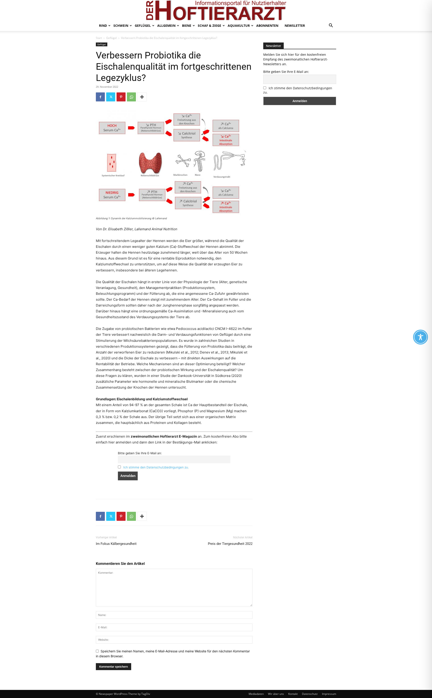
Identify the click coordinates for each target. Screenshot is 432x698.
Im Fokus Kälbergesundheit (116, 544)
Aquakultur (239, 25)
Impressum (329, 694)
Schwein (120, 25)
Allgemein (166, 25)
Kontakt (293, 694)
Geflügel (143, 25)
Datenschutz (310, 694)
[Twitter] (110, 96)
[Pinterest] (121, 96)
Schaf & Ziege (209, 25)
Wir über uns (276, 694)
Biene (186, 25)
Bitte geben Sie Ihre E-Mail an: (140, 453)
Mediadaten (256, 694)
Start (99, 38)
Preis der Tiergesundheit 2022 (230, 544)
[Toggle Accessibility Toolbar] (421, 337)
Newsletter (295, 25)
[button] (330, 26)
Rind (103, 25)
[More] (142, 96)
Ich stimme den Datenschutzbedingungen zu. (156, 467)
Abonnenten (267, 25)
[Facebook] (100, 96)
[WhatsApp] (131, 96)
